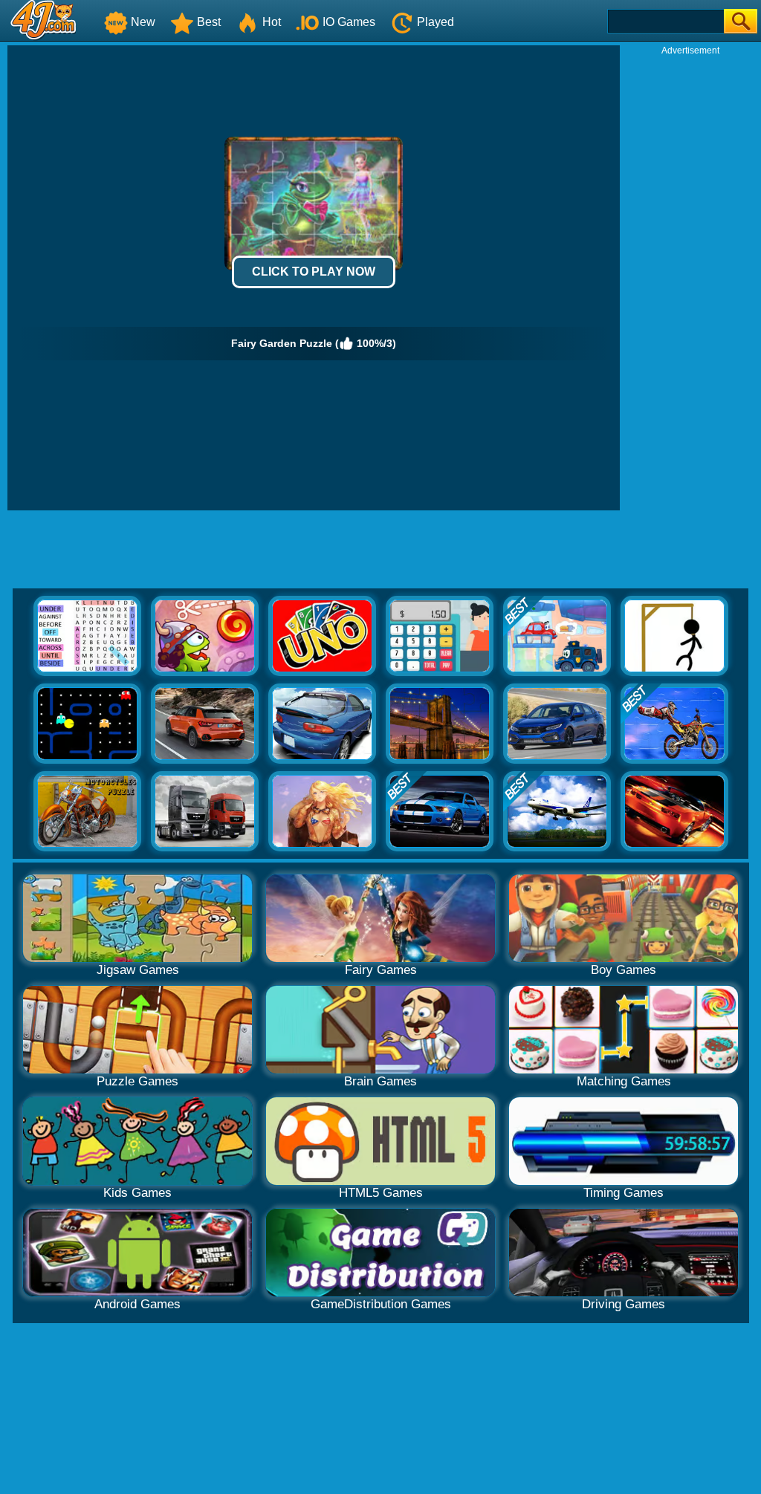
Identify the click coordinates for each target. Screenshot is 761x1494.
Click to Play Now (313, 271)
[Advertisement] (690, 279)
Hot (271, 22)
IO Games (349, 22)
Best (209, 22)
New (143, 22)
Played (435, 22)
